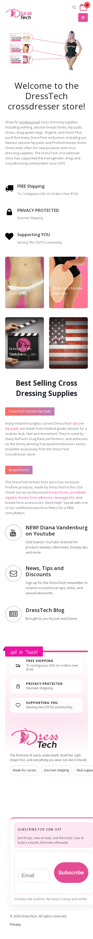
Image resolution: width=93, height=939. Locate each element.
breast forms (59, 492)
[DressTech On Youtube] (24, 343)
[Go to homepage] (35, 738)
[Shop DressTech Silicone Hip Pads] (23, 49)
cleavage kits (64, 497)
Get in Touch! (24, 652)
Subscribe (71, 872)
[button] (74, 7)
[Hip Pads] (68, 282)
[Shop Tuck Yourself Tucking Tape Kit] (23, 62)
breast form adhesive (35, 497)
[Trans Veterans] (68, 343)
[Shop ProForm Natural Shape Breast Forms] (23, 36)
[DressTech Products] (24, 282)
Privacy (15, 924)
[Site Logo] (19, 14)
